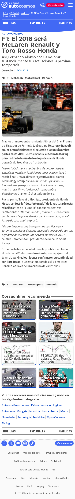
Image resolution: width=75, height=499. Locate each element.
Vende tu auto (55, 5)
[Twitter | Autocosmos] (11, 443)
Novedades (9, 417)
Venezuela (53, 486)
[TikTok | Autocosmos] (32, 443)
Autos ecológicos (51, 405)
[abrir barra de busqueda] (42, 5)
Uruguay (40, 486)
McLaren (17, 78)
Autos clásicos (30, 405)
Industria (34, 411)
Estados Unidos (61, 478)
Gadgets (22, 411)
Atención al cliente (31, 452)
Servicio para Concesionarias (34, 469)
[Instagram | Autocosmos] (25, 443)
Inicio (5, 13)
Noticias (25, 13)
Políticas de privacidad (25, 461)
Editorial (14, 13)
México (19, 486)
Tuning (6, 423)
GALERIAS (65, 22)
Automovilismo (12, 33)
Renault (47, 78)
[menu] (70, 5)
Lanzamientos (50, 411)
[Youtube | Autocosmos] (18, 443)
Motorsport (32, 78)
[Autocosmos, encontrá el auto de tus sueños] (18, 5)
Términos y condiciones (55, 452)
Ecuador (46, 478)
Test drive (38, 417)
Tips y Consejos (55, 417)
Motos (64, 411)
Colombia (33, 478)
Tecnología (24, 417)
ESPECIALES (37, 22)
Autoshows (8, 411)
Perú (29, 486)
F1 (8, 78)
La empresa (13, 452)
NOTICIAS (9, 22)
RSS (53, 469)
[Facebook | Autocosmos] (4, 443)
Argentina (11, 478)
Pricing (43, 461)
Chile (22, 478)
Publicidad (56, 461)
